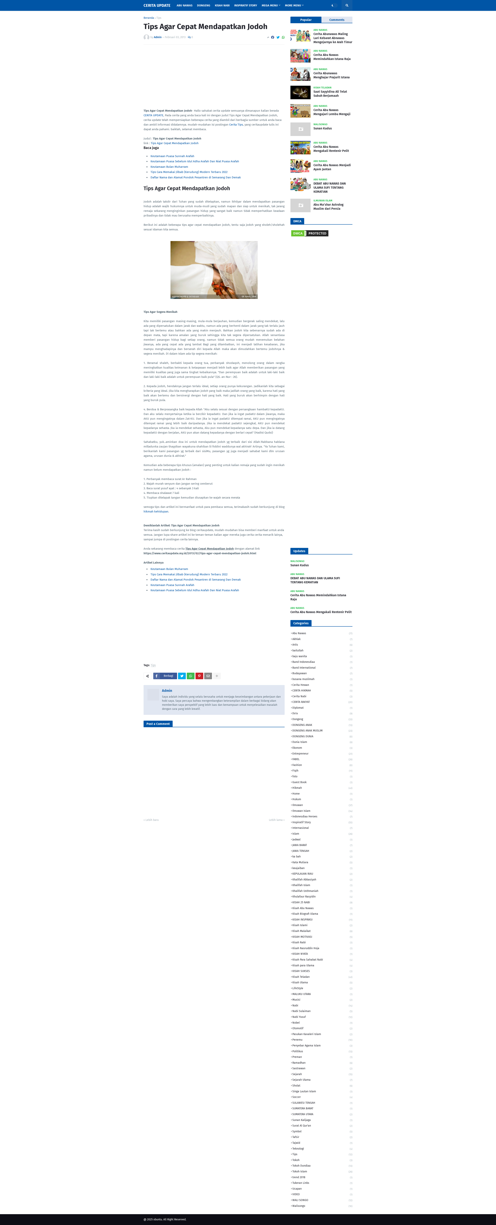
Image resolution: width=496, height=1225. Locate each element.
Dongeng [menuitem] (203, 5)
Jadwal (322, 839)
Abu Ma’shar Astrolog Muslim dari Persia (328, 206)
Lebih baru (152, 820)
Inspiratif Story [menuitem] (245, 5)
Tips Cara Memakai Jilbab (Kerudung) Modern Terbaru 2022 (189, 172)
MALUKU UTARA (322, 994)
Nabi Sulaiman (322, 1011)
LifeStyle (322, 988)
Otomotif (322, 1028)
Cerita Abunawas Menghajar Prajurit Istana (331, 75)
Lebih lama (276, 820)
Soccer (322, 1097)
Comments (336, 20)
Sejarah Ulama (322, 1079)
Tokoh (322, 1160)
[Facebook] (272, 37)
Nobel (322, 1022)
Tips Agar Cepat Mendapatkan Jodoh (175, 143)
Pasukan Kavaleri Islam (322, 1034)
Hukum (322, 799)
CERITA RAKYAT (322, 702)
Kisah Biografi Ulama (322, 913)
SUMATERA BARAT (322, 1108)
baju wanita (322, 656)
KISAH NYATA (322, 954)
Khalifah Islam (322, 885)
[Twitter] (278, 37)
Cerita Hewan (322, 685)
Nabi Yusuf (322, 1017)
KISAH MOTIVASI (322, 936)
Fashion (322, 765)
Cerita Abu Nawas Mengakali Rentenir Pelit (331, 149)
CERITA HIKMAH (322, 690)
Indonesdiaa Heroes (322, 816)
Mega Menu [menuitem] (270, 5)
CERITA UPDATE (157, 5)
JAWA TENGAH (322, 851)
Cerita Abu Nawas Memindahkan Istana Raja (332, 57)
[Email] (208, 676)
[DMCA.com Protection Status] (309, 236)
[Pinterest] (199, 676)
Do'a (322, 713)
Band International (322, 667)
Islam (322, 833)
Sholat (322, 1085)
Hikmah (322, 788)
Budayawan (322, 673)
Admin (167, 691)
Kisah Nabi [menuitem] (222, 5)
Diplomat (322, 707)
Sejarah (322, 1074)
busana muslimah (322, 679)
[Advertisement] (214, 76)
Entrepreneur (322, 753)
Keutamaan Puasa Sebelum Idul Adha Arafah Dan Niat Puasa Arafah (195, 161)
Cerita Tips (236, 124)
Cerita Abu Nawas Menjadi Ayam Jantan (332, 167)
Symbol (322, 1131)
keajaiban (322, 868)
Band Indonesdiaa (322, 662)
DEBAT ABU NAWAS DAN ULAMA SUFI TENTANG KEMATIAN (329, 187)
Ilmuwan (322, 805)
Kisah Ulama (322, 982)
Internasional (322, 828)
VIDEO (322, 1194)
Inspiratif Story (322, 822)
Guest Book (322, 782)
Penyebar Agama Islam (322, 1045)
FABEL (322, 759)
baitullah (322, 650)
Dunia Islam (322, 742)
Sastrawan (322, 1068)
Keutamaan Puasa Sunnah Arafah (172, 156)
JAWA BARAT (322, 845)
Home (322, 793)
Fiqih (322, 770)
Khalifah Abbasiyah (322, 879)
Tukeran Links (322, 1183)
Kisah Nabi (322, 942)
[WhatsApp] (283, 37)
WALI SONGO (322, 1200)
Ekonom (322, 747)
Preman (322, 1057)
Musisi (322, 999)
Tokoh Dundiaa (322, 1165)
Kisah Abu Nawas (322, 908)
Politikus (322, 1051)
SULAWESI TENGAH (322, 1102)
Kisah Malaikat (322, 931)
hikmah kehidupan (156, 511)
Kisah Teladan (322, 977)
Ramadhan (322, 1062)
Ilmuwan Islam (322, 811)
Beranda (149, 18)
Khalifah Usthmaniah (322, 891)
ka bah (322, 856)
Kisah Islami (322, 925)
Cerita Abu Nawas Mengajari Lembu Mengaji (331, 112)
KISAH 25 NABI (322, 902)
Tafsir (322, 1137)
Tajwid (322, 1143)
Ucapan (322, 1188)
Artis (322, 644)
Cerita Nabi (322, 696)
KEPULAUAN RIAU (322, 873)
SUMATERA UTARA (322, 1114)
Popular (306, 20)
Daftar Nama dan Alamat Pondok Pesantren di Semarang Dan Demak (196, 177)
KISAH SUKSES (322, 971)
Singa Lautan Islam (322, 1091)
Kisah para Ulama (322, 965)
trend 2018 (322, 1177)
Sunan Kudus (322, 128)
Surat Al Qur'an (322, 1125)
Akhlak (322, 639)
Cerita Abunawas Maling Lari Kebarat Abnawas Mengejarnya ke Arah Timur (332, 38)
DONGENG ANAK (322, 725)
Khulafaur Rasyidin (322, 896)
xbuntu (157, 1219)
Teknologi (322, 1148)
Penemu (322, 1039)
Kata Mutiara (322, 862)
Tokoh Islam (322, 1171)
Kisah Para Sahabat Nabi (322, 959)
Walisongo (322, 1206)
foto (322, 776)
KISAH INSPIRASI (322, 919)
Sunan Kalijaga (322, 1120)
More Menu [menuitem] (293, 5)
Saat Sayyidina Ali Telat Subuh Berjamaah (330, 94)
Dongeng (322, 719)
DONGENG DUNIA (322, 736)
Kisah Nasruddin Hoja (322, 948)
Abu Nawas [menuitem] (184, 5)
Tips (158, 18)
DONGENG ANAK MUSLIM (322, 730)
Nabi (322, 1005)
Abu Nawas (322, 633)
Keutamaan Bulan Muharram (169, 167)
